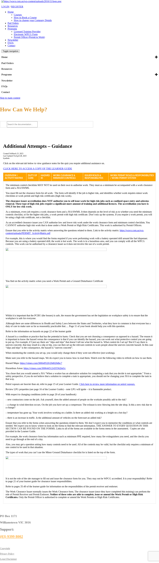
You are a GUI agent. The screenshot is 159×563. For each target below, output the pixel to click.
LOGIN (5, 6)
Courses (18, 14)
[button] (14, 177)
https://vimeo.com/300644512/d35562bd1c (45, 368)
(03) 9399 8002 (11, 536)
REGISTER (17, 6)
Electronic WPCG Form (26, 34)
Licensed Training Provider (27, 31)
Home (11, 12)
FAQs (11, 42)
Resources (13, 26)
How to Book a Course (25, 17)
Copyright (5, 548)
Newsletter (13, 40)
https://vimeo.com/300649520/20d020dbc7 (41, 363)
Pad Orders (13, 23)
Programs (12, 28)
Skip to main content (10, 98)
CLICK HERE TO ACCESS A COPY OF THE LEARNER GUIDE (37, 168)
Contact (11, 45)
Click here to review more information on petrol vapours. (107, 384)
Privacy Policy (7, 553)
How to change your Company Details (33, 20)
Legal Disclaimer (8, 559)
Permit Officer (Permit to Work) (29, 37)
